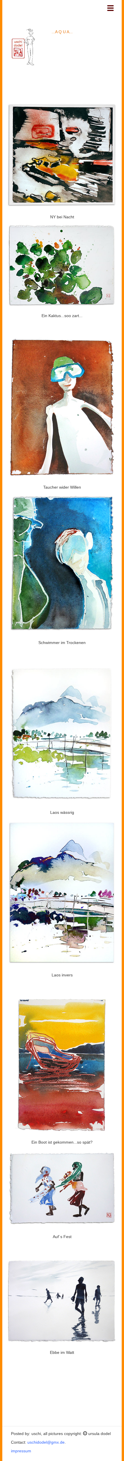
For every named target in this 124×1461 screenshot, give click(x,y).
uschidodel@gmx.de (45, 1442)
